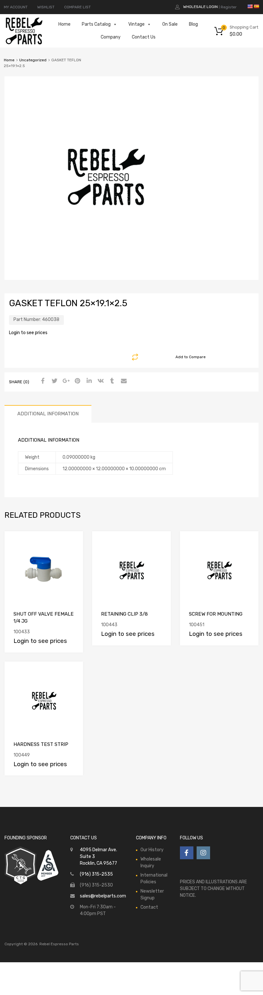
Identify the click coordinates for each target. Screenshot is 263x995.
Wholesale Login (200, 6)
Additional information (48, 414)
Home (64, 24)
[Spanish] (256, 6)
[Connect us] (186, 853)
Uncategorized (33, 60)
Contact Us (144, 37)
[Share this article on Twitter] (53, 381)
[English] (250, 6)
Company (111, 37)
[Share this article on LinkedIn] (88, 381)
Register (229, 7)
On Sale (170, 24)
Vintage (136, 24)
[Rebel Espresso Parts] (24, 44)
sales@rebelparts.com (103, 896)
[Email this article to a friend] (123, 381)
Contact (149, 907)
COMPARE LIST (77, 7)
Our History (152, 849)
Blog (193, 24)
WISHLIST (46, 7)
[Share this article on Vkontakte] (100, 381)
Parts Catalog (96, 24)
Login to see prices (28, 332)
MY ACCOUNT (16, 7)
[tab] (47, 414)
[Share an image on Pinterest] (76, 381)
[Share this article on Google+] (65, 381)
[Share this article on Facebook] (42, 381)
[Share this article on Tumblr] (111, 381)
